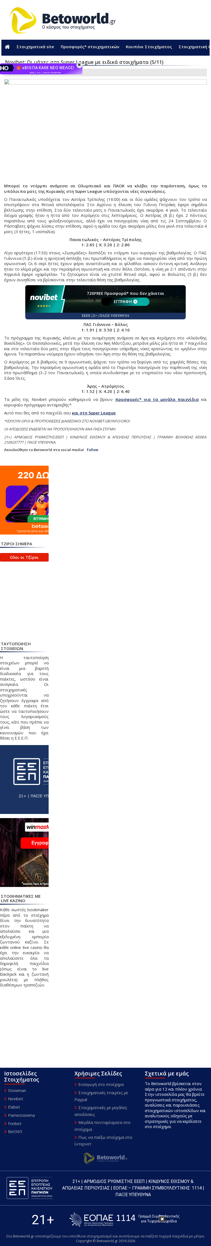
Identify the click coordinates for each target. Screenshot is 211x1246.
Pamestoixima (21, 1115)
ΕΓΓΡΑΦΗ (122, 301)
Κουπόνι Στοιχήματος (149, 46)
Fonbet (14, 1123)
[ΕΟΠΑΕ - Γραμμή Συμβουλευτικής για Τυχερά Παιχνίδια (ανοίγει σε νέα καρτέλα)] (124, 1220)
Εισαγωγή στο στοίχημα (101, 1084)
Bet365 (15, 1131)
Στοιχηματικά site (35, 46)
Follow (92, 449)
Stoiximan (17, 1090)
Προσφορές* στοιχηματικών (90, 46)
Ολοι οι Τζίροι (24, 557)
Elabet (14, 1107)
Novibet (15, 1098)
